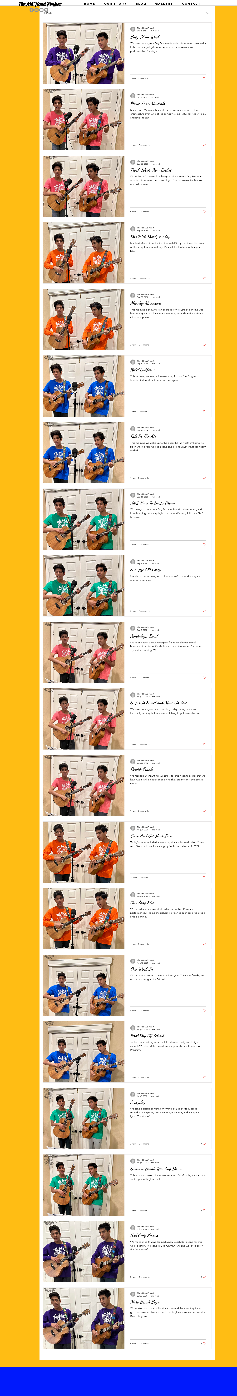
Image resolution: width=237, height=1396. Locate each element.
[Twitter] (46, 10)
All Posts (47, 12)
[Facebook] (32, 10)
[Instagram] (36, 10)
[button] (207, 13)
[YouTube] (41, 10)
